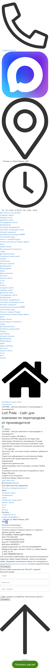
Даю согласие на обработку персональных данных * (23, 596)
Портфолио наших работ (12, 402)
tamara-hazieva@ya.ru (10, 517)
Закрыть (25, 659)
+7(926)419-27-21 (9, 50)
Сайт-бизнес (7, 404)
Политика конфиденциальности (14, 488)
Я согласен (5, 566)
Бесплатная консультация (12, 527)
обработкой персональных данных (14, 563)
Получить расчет (25, 664)
